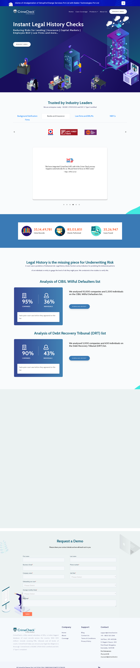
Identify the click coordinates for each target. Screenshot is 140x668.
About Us (103, 12)
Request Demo (118, 11)
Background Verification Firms (27, 118)
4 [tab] (73, 205)
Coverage (65, 638)
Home (71, 12)
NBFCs (113, 116)
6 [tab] (79, 205)
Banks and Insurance (55, 116)
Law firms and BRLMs (84, 116)
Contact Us (85, 635)
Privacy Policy (86, 641)
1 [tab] (64, 205)
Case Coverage (82, 12)
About (64, 635)
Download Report (79, 306)
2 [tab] (67, 205)
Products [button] (93, 12)
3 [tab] (70, 205)
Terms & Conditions (88, 638)
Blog (82, 633)
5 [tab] (76, 205)
